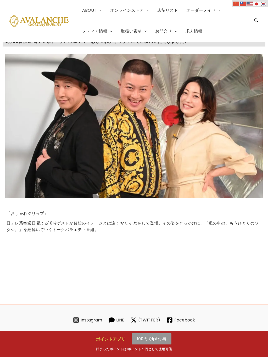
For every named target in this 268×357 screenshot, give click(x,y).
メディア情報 (94, 31)
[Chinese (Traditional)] (243, 4)
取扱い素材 (131, 31)
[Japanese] (256, 4)
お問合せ (163, 31)
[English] (250, 4)
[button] (99, 10)
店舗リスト (167, 10)
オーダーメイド (201, 10)
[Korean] (263, 4)
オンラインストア (127, 10)
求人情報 (194, 31)
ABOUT (89, 10)
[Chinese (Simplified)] (236, 4)
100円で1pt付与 (151, 339)
